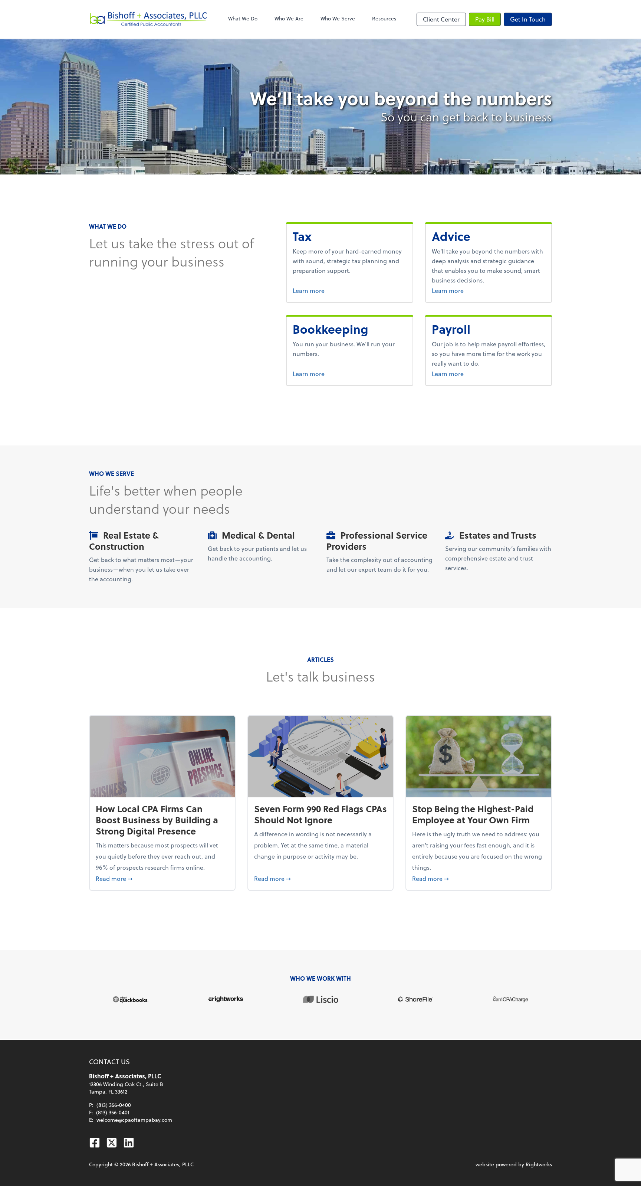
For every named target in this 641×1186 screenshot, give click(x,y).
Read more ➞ (162, 878)
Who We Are (289, 18)
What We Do (242, 18)
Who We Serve (337, 18)
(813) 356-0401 (112, 1112)
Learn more (322, 290)
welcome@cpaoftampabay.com (134, 1120)
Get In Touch (528, 19)
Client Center (441, 19)
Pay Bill (484, 19)
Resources (384, 18)
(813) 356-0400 (113, 1105)
